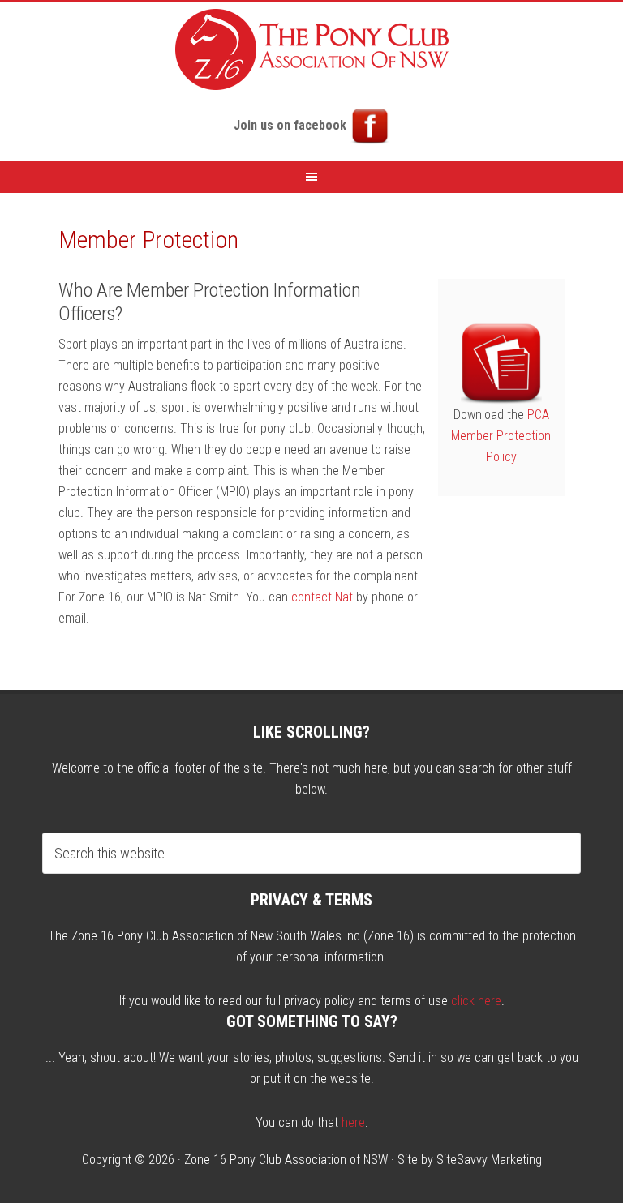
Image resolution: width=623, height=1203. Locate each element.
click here (476, 1000)
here (353, 1122)
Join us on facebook (292, 125)
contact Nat (322, 597)
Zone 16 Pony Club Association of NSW (286, 1159)
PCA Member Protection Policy (501, 436)
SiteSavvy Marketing (489, 1159)
